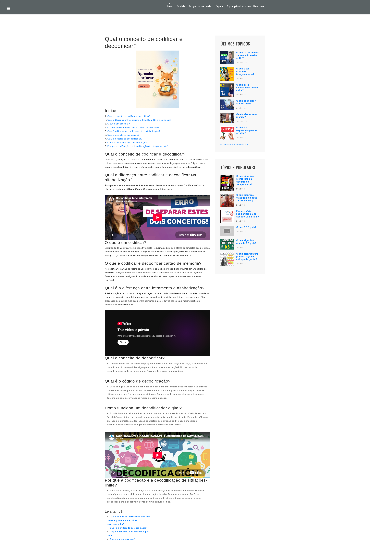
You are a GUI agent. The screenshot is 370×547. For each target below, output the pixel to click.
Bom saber (258, 6)
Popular (220, 6)
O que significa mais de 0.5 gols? (246, 241)
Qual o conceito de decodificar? (123, 135)
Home (169, 6)
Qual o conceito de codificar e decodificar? (128, 116)
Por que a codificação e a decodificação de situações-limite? (138, 146)
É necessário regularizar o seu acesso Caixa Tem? (247, 214)
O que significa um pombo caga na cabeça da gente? (247, 256)
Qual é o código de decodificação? (124, 138)
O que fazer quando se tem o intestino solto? (247, 55)
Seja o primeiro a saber (239, 6)
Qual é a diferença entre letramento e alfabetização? (133, 131)
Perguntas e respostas (201, 6)
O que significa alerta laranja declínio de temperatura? (245, 180)
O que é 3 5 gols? (246, 227)
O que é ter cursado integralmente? (245, 71)
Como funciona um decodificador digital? (127, 142)
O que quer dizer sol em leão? (246, 102)
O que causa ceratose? (123, 539)
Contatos (181, 6)
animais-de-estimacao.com (234, 144)
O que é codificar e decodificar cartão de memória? (133, 127)
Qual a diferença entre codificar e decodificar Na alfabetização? (139, 120)
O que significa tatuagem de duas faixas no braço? (246, 198)
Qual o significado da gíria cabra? (129, 528)
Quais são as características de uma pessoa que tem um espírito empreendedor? (128, 520)
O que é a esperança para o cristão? (246, 130)
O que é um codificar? (118, 123)
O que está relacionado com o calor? (247, 87)
